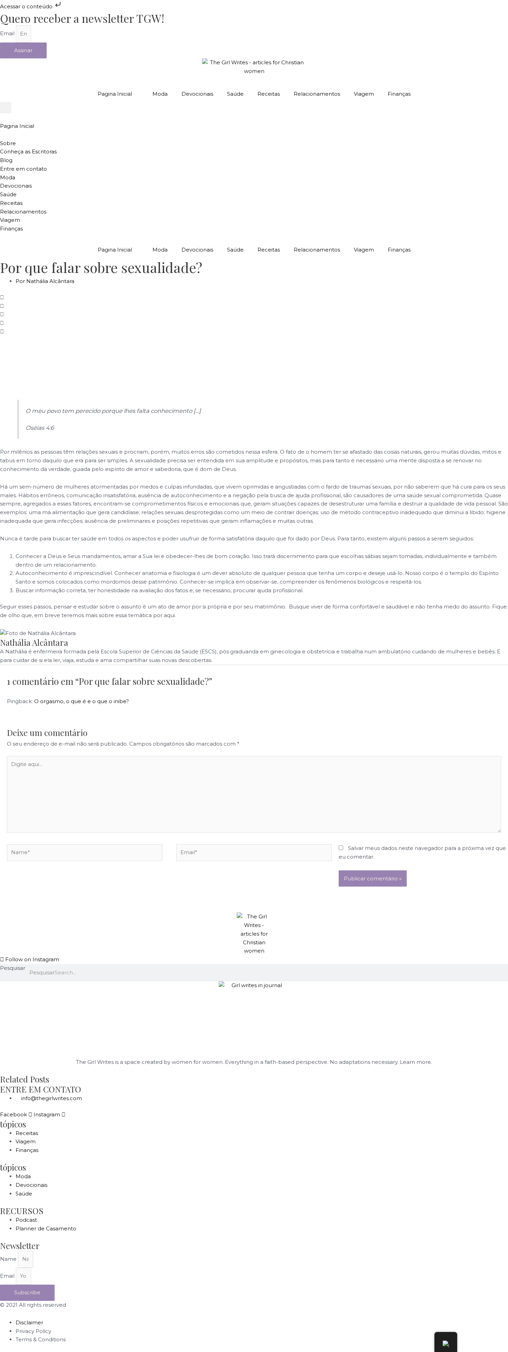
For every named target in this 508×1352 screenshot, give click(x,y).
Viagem (364, 94)
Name (9, 1259)
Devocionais (197, 94)
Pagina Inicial (115, 94)
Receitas (268, 94)
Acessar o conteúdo (27, 6)
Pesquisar (12, 968)
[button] (5, 107)
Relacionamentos (317, 94)
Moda (160, 94)
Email (8, 33)
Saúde (235, 94)
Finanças (399, 94)
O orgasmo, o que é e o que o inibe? (81, 701)
